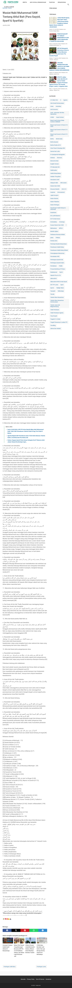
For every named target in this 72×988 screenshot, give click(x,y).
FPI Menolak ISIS (55, 167)
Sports (52, 288)
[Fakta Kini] (11, 2)
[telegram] (42, 930)
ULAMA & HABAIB (9, 7)
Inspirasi (52, 192)
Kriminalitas (53, 222)
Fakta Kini (38, 985)
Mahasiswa (53, 228)
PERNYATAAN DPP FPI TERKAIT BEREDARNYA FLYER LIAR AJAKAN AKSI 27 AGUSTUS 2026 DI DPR (59, 37)
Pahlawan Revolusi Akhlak (57, 234)
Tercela (52, 294)
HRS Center (63, 182)
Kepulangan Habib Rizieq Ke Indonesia (58, 208)
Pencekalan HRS (54, 256)
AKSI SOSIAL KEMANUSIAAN (38, 2)
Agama (65, 100)
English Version (54, 164)
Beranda (23, 979)
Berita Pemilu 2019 (55, 145)
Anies (51, 106)
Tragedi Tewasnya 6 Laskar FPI (58, 322)
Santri (61, 272)
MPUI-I (61, 228)
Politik (60, 266)
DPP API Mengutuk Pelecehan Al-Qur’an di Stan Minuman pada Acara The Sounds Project (59, 52)
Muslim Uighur (54, 231)
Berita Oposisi (54, 142)
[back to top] (68, 984)
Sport (61, 284)
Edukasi (52, 157)
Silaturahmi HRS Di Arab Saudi (58, 281)
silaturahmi (53, 278)
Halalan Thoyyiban (55, 176)
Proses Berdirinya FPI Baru (57, 269)
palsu (51, 237)
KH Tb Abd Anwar (55, 219)
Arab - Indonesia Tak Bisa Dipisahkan (57, 113)
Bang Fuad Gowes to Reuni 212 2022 (59, 130)
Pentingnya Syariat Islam (57, 262)
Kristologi (61, 222)
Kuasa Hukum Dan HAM (57, 225)
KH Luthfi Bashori (55, 215)
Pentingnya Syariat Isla (56, 259)
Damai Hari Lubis (55, 151)
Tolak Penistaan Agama (56, 312)
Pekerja (58, 237)
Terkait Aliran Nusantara (57, 297)
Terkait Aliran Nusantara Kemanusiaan (57, 301)
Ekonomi (59, 157)
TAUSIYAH (52, 2)
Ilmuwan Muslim (54, 189)
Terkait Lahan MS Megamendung (55, 305)
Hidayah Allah (54, 182)
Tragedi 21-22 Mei (55, 319)
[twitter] (16, 930)
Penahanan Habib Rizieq (57, 247)
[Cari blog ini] (68, 5)
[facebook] (7, 930)
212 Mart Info (54, 100)
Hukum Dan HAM (55, 186)
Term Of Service (40, 979)
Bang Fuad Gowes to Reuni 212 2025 (59, 134)
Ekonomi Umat (54, 161)
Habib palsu (53, 170)
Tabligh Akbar (60, 288)
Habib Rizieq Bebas (55, 173)
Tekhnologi (61, 291)
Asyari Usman (60, 117)
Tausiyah (52, 291)
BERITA (25, 2)
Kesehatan (53, 212)
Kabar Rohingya (54, 204)
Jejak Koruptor (54, 195)
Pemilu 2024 (53, 240)
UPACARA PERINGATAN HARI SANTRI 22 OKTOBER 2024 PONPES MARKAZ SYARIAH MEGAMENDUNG (59, 66)
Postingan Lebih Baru (9, 966)
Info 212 (64, 189)
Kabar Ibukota (54, 198)
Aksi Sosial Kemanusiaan (57, 103)
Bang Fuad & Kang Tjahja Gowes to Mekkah (57, 121)
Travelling (53, 325)
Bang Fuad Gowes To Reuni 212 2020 (59, 125)
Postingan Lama (41, 966)
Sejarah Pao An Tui (55, 275)
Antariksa (58, 106)
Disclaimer (48, 979)
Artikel (52, 117)
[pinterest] (24, 930)
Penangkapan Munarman (57, 253)
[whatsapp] (33, 930)
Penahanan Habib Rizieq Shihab (59, 250)
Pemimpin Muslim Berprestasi (58, 244)
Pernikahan (53, 266)
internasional (61, 192)
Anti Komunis (54, 109)
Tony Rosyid (53, 316)
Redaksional (53, 272)
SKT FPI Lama (54, 284)
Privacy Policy (30, 979)
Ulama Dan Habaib (55, 328)
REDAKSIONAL (62, 2)
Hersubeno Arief (54, 179)
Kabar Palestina (54, 201)
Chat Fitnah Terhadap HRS (57, 148)
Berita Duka (59, 139)
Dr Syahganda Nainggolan (57, 154)
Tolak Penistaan (54, 309)
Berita (52, 139)
